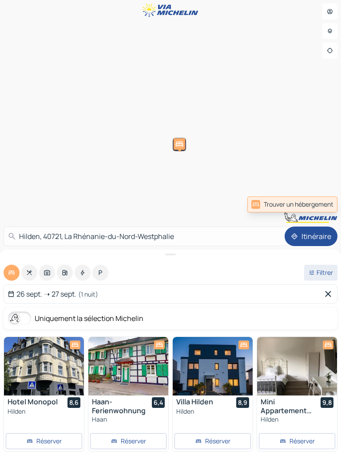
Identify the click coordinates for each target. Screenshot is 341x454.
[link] (292, 204)
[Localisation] (329, 51)
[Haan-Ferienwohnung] (128, 366)
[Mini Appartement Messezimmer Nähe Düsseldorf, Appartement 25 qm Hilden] (297, 366)
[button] (168, 196)
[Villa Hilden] (213, 366)
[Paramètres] (329, 31)
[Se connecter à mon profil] (329, 12)
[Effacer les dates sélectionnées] (330, 294)
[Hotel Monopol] (44, 366)
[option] (12, 273)
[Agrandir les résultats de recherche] (170, 254)
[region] (44, 366)
